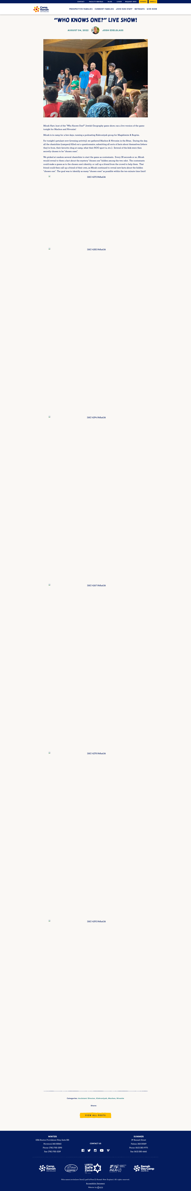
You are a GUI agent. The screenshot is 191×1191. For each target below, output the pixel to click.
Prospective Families (81, 9)
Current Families (104, 9)
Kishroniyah (101, 1098)
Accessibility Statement (95, 1183)
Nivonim (120, 1098)
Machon (112, 1098)
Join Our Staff (124, 9)
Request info (131, 2)
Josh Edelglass (112, 30)
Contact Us (95, 1143)
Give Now (152, 9)
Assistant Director (86, 1098)
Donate (143, 2)
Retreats (140, 9)
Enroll (153, 2)
